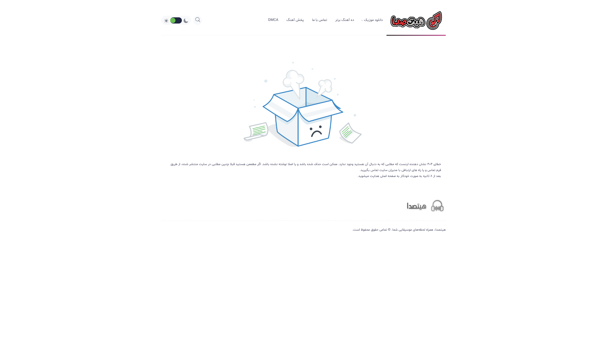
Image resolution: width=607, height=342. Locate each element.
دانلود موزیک (373, 20)
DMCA (273, 20)
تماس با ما (319, 20)
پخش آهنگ (295, 20)
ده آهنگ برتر (344, 20)
